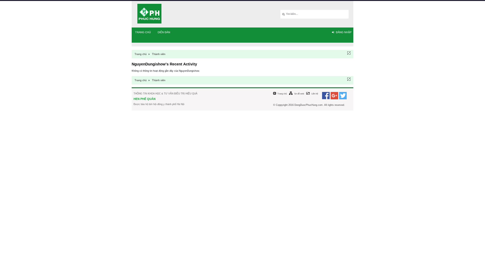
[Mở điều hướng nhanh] (348, 53)
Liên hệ (314, 94)
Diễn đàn (164, 32)
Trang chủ (143, 32)
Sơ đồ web (299, 94)
